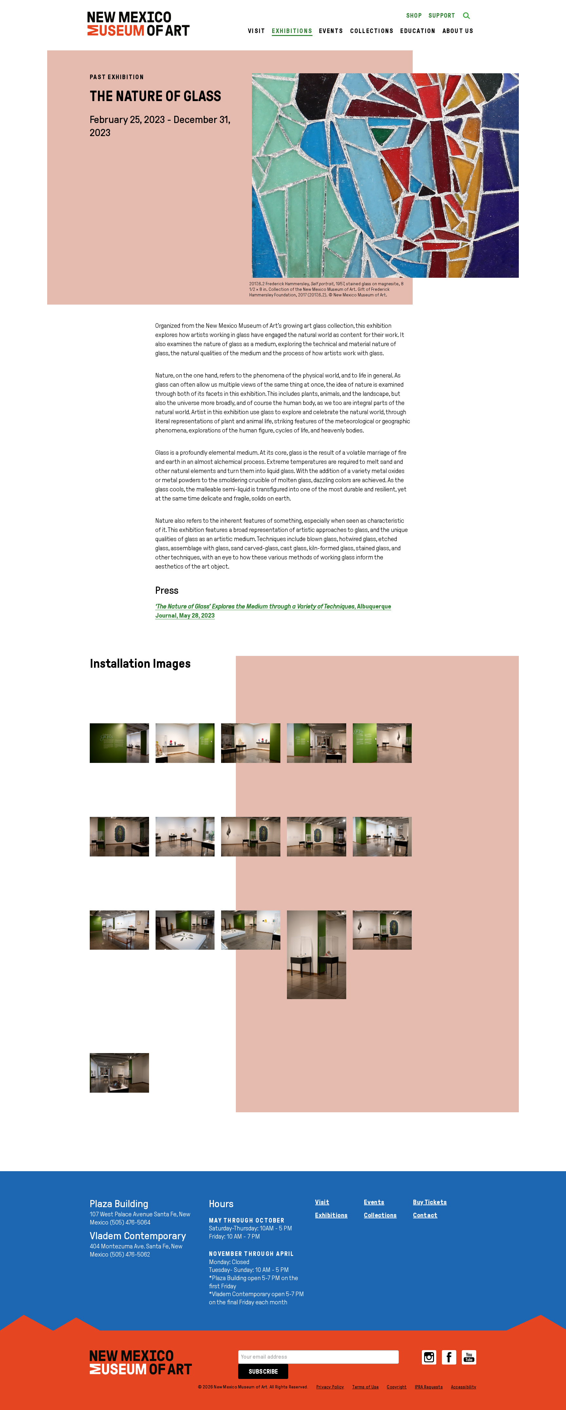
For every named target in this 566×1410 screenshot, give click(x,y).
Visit (256, 30)
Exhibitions (292, 30)
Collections (372, 30)
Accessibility (463, 1386)
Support (442, 15)
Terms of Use (365, 1386)
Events (331, 30)
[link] (138, 23)
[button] (466, 16)
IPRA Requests (429, 1386)
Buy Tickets (430, 1202)
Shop (414, 15)
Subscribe (263, 1371)
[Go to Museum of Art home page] (141, 1362)
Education (418, 30)
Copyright (396, 1386)
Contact (425, 1215)
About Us (458, 30)
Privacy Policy (330, 1386)
